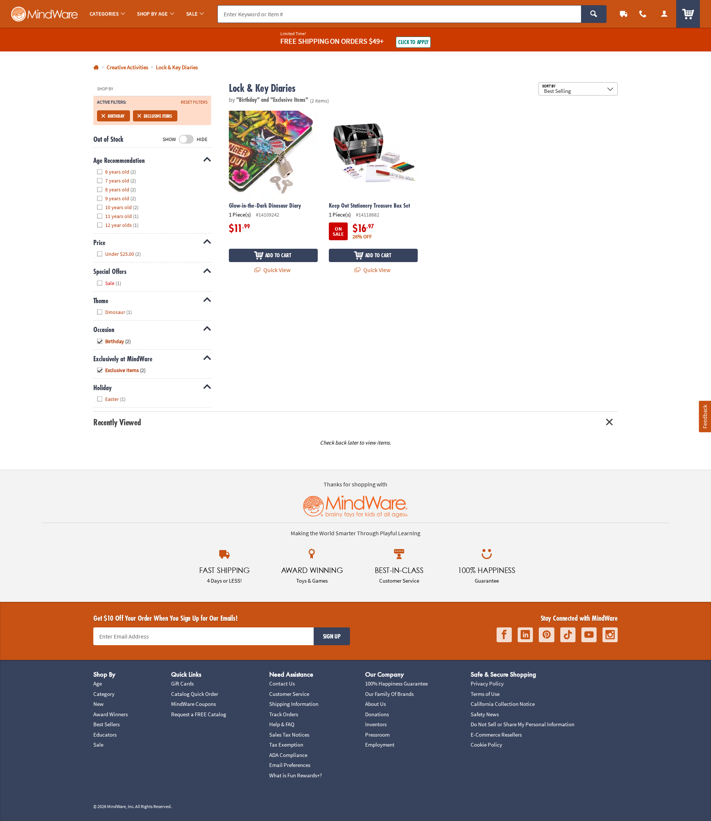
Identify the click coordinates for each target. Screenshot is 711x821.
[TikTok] (567, 635)
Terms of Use (485, 693)
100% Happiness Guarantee (396, 683)
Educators (105, 734)
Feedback (704, 417)
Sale (98, 744)
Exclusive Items (158, 116)
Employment (379, 744)
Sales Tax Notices (289, 734)
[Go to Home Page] (96, 67)
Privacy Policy (487, 683)
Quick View (276, 270)
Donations (377, 714)
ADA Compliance (288, 754)
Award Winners (110, 714)
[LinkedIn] (525, 635)
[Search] (594, 14)
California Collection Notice (503, 703)
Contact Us (282, 683)
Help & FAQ (281, 724)
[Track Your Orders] (623, 14)
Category (103, 693)
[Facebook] (504, 635)
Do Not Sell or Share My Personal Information (522, 724)
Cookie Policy (486, 744)
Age (97, 683)
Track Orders (283, 714)
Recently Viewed (117, 422)
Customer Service (289, 693)
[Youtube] (589, 635)
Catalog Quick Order (194, 693)
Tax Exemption (286, 744)
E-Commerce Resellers (496, 734)
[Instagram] (610, 635)
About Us (375, 703)
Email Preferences (289, 764)
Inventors (376, 724)
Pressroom (377, 734)
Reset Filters (194, 102)
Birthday (116, 116)
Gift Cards (182, 683)
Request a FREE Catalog (198, 714)
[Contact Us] (642, 14)
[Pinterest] (546, 635)
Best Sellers (106, 724)
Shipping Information (293, 703)
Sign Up (332, 636)
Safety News (485, 714)
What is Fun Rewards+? (295, 775)
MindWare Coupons (193, 703)
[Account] (664, 14)
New (98, 703)
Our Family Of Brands (389, 693)
